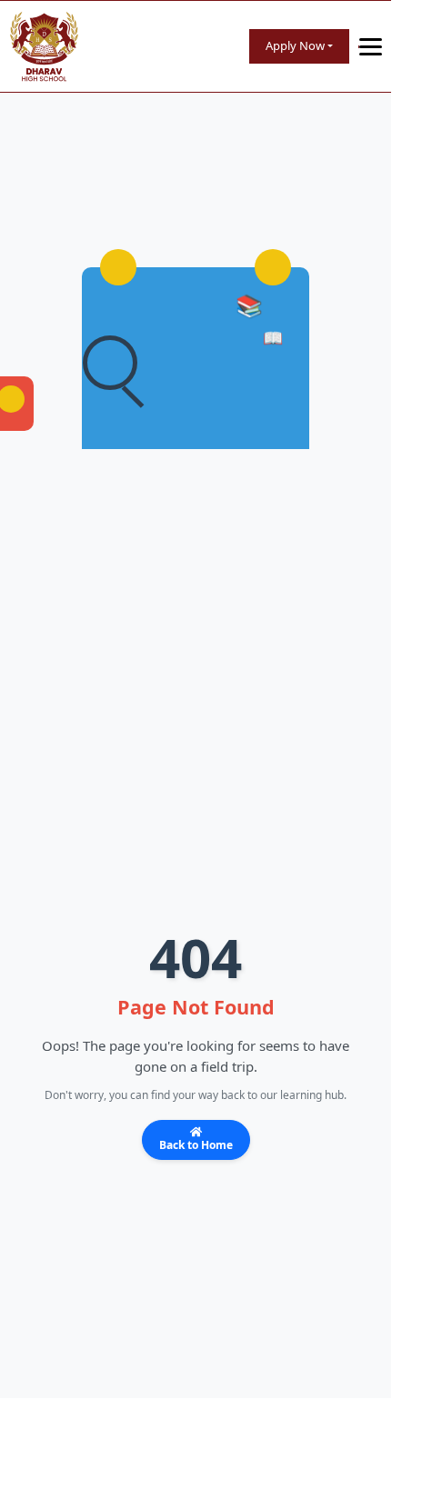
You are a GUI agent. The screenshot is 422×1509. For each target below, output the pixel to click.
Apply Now (295, 45)
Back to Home (196, 1145)
